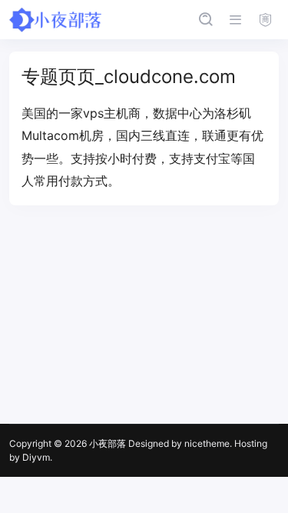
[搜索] (205, 19)
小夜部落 (107, 443)
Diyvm (36, 457)
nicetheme (207, 443)
